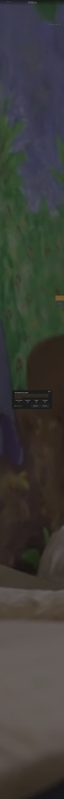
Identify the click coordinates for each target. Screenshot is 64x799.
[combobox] (49, 391)
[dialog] (32, 399)
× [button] (50, 391)
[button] (18, 406)
